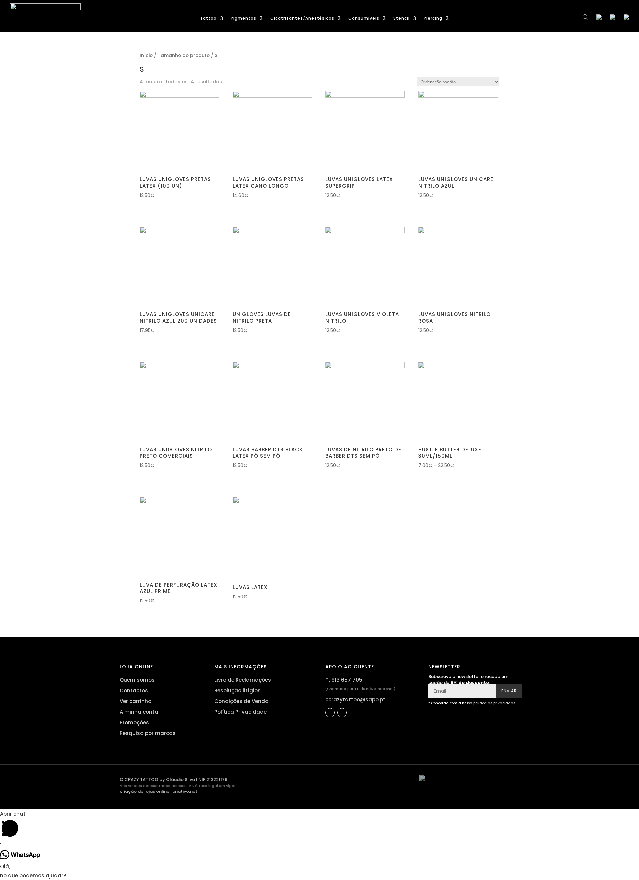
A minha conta (139, 711)
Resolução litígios (237, 690)
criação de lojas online (144, 791)
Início (146, 55)
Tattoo (208, 18)
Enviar (509, 691)
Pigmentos (243, 18)
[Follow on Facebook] (330, 712)
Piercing (433, 18)
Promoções (134, 722)
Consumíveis (363, 18)
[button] (143, 207)
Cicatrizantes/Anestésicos (302, 18)
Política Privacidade (240, 711)
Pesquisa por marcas (148, 733)
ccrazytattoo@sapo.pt (355, 699)
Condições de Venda (241, 701)
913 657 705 (346, 680)
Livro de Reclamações (242, 679)
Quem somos (137, 679)
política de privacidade (494, 703)
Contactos (134, 690)
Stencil (401, 18)
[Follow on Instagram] (342, 712)
